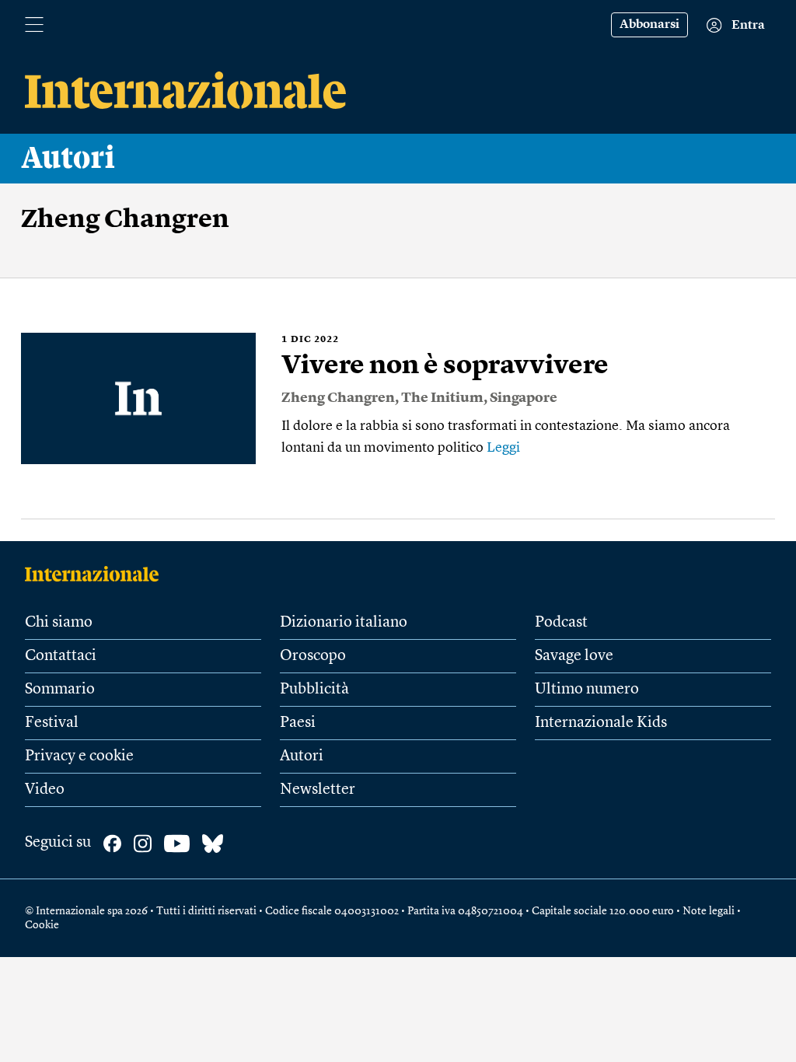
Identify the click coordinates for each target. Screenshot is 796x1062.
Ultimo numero (587, 689)
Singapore (523, 398)
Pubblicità (314, 689)
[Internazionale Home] (97, 574)
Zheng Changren (338, 398)
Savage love (574, 656)
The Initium (442, 398)
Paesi (298, 723)
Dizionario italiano (343, 623)
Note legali (709, 911)
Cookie (42, 925)
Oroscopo (313, 656)
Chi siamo (59, 623)
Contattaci (60, 656)
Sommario (60, 689)
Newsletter (317, 790)
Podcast (561, 623)
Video (45, 790)
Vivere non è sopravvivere (445, 366)
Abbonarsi (649, 25)
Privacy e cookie (79, 756)
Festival (52, 723)
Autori (68, 158)
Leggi (503, 448)
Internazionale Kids (601, 723)
